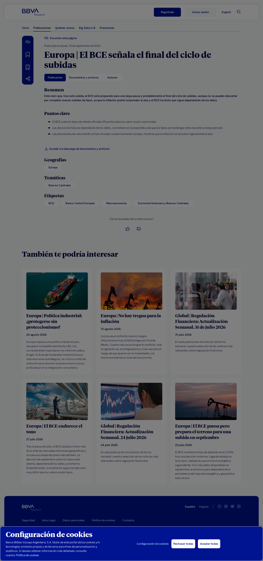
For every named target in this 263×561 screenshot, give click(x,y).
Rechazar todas (183, 543)
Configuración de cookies (153, 543)
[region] (131, 543)
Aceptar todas (209, 543)
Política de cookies (27, 555)
